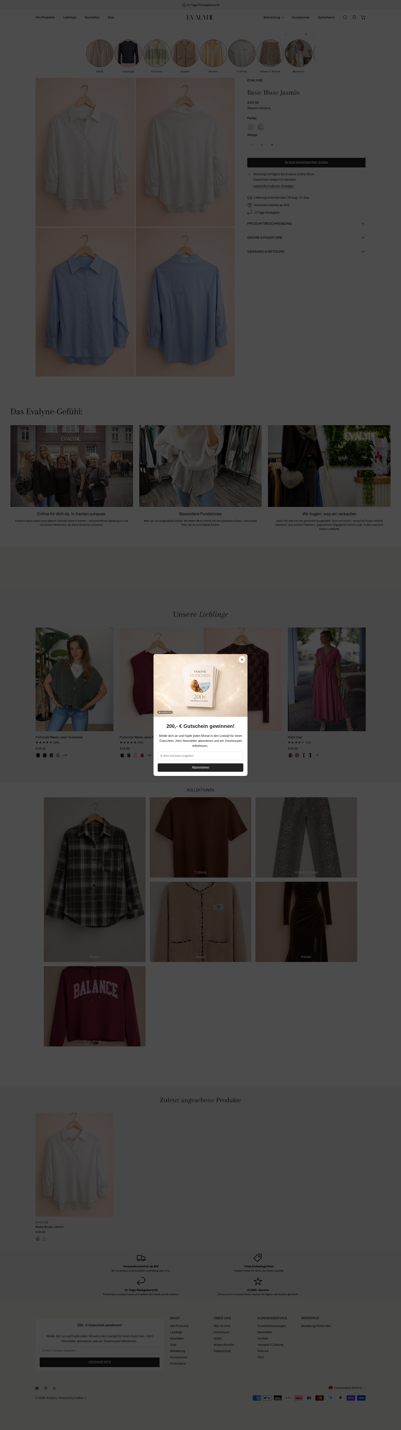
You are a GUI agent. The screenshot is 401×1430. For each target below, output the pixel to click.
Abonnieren (200, 767)
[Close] (242, 659)
